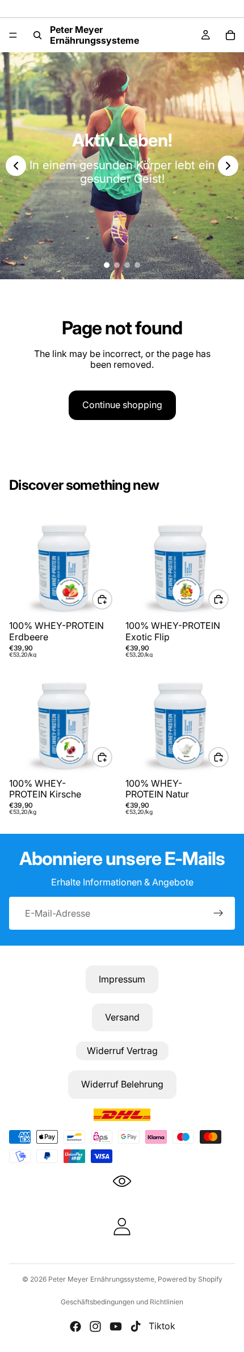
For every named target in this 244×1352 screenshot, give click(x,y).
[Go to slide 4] (137, 265)
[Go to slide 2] (117, 265)
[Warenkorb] (230, 35)
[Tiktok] (135, 1326)
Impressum (122, 979)
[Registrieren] (218, 913)
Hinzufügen (111, 599)
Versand (122, 1017)
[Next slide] (228, 166)
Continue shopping (122, 404)
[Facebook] (75, 1326)
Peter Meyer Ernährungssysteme (101, 1279)
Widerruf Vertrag (122, 1050)
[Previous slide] (16, 166)
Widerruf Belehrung (122, 1084)
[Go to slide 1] (107, 265)
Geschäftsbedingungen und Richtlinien (122, 1302)
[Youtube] (116, 1326)
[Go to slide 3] (127, 265)
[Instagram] (95, 1326)
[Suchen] (37, 35)
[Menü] (13, 35)
